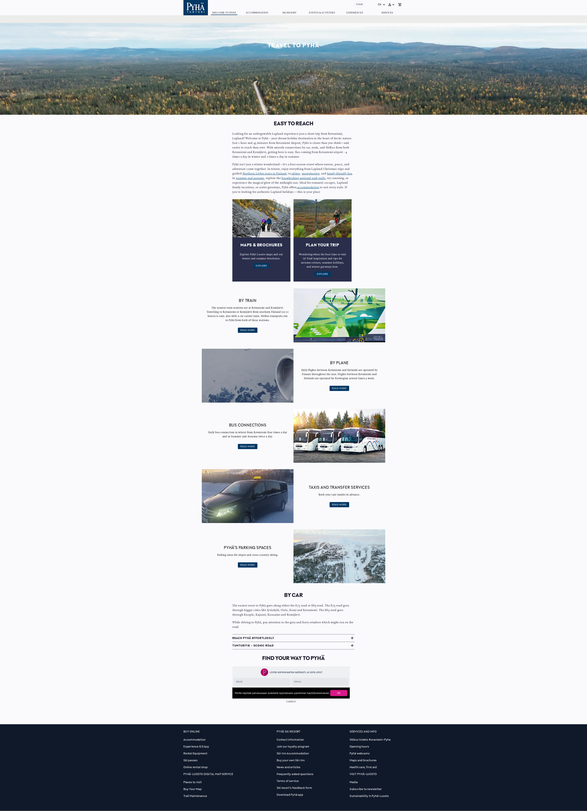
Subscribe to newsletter (366, 789)
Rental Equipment (195, 753)
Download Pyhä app (290, 794)
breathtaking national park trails (303, 178)
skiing (295, 173)
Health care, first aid (363, 767)
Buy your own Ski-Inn (291, 760)
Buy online (191, 731)
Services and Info (363, 731)
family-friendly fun (339, 173)
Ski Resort (289, 12)
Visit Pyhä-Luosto (363, 774)
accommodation (308, 187)
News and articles (289, 767)
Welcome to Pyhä (224, 12)
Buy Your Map (192, 789)
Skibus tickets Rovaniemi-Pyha (370, 739)
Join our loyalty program (293, 746)
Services (387, 12)
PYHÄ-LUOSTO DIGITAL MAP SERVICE (208, 774)
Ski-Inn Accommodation (293, 753)
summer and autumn (250, 178)
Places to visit (192, 782)
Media (354, 782)
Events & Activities (322, 12)
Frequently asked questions (295, 774)
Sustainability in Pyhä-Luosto (369, 796)
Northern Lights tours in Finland (265, 173)
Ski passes (190, 760)
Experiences (354, 12)
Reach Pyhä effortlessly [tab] (253, 638)
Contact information (290, 739)
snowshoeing (310, 173)
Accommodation (257, 12)
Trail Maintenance (195, 796)
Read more (247, 330)
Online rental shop (195, 767)
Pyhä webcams (360, 753)
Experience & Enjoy (196, 746)
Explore (261, 265)
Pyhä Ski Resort (289, 731)
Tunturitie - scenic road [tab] (253, 645)
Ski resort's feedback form (294, 787)
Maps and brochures (363, 760)
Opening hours (359, 746)
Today (359, 4)
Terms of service (288, 781)
